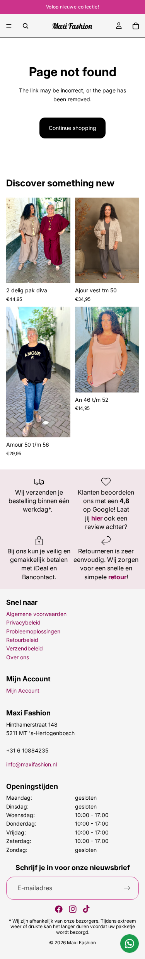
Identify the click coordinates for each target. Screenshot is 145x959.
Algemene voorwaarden (36, 614)
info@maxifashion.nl (31, 764)
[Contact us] (129, 943)
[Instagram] (72, 909)
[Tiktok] (86, 909)
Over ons (17, 657)
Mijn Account (22, 690)
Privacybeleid (23, 622)
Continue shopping (72, 128)
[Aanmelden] (127, 888)
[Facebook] (58, 909)
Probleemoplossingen (33, 631)
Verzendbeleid (24, 648)
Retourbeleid (22, 639)
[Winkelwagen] (135, 25)
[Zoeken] (25, 25)
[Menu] (9, 26)
